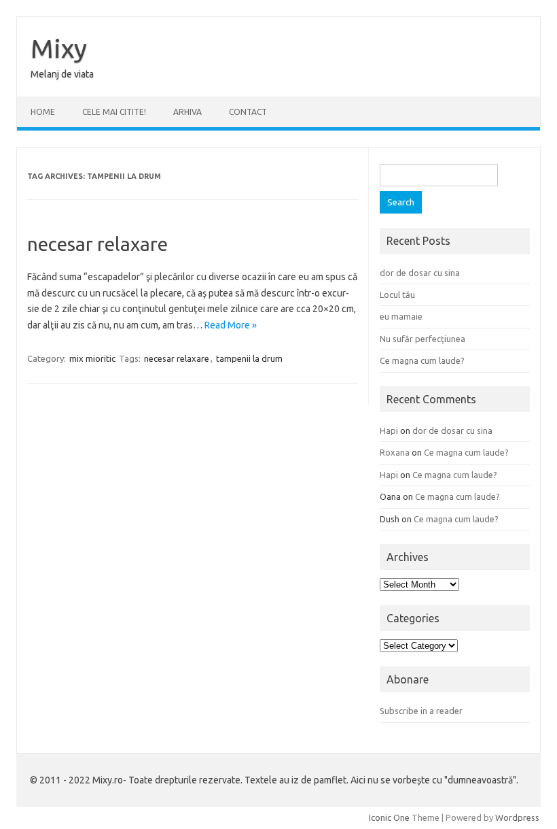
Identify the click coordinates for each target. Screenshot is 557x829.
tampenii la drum (249, 358)
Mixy (59, 48)
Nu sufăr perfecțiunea (422, 338)
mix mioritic (92, 358)
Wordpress (517, 817)
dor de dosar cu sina (420, 272)
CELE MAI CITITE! (114, 111)
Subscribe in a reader (421, 710)
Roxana (395, 452)
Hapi (389, 430)
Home (43, 111)
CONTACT (248, 111)
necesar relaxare (97, 243)
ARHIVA (187, 111)
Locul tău (397, 294)
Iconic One (389, 817)
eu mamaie (401, 316)
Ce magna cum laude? (422, 360)
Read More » (230, 325)
